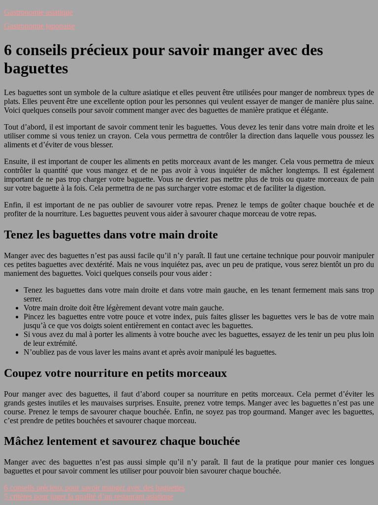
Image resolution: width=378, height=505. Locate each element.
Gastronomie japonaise (39, 26)
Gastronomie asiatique (38, 12)
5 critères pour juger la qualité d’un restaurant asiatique (88, 496)
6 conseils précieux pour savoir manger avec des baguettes (94, 487)
